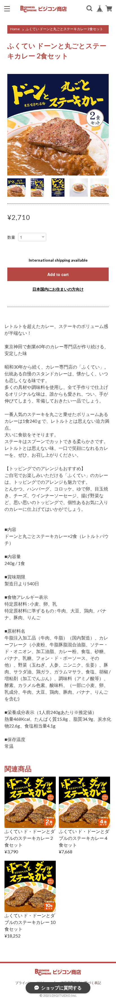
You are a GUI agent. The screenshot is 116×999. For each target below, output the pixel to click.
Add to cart (58, 274)
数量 (11, 237)
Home (15, 29)
